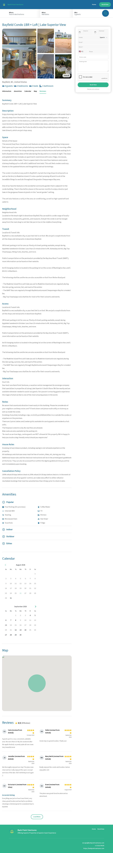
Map (35, 91)
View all (66, 75)
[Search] (105, 13)
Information (6, 91)
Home (94, 4)
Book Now (105, 4)
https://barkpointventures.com (93, 848)
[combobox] (24, 14)
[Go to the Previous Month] (6, 565)
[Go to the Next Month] (36, 606)
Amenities (18, 91)
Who (75, 13)
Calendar (27, 91)
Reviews (43, 91)
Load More (36, 817)
